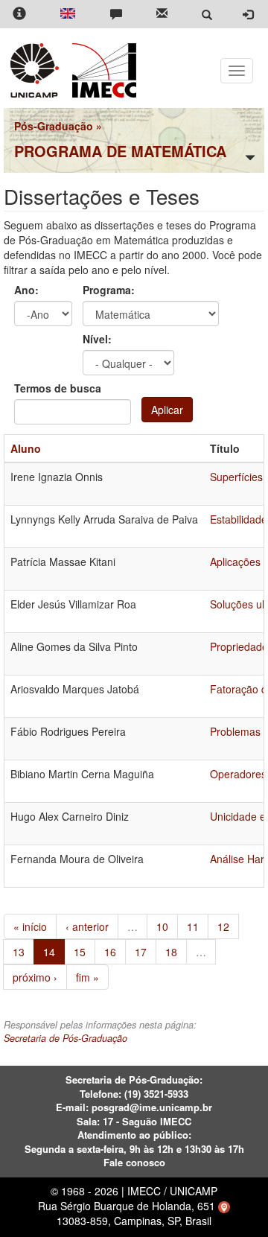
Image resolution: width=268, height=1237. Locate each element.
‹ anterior (87, 926)
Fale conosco (134, 1162)
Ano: (26, 289)
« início (30, 926)
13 (19, 951)
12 (223, 926)
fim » (87, 977)
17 (141, 951)
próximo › (35, 977)
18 (171, 951)
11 (193, 926)
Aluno (25, 448)
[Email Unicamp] (161, 14)
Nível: (97, 338)
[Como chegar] (224, 1205)
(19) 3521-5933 (156, 1094)
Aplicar (167, 409)
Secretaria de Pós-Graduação (65, 1038)
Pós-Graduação (53, 125)
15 (80, 951)
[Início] (101, 70)
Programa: (109, 289)
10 (162, 926)
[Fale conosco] (116, 14)
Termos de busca (57, 388)
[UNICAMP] (37, 70)
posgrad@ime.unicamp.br (152, 1107)
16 (110, 951)
